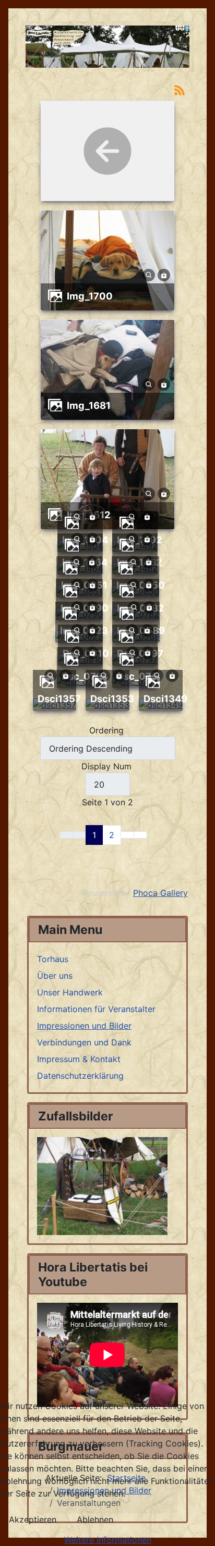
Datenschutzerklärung (80, 1075)
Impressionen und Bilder (84, 1025)
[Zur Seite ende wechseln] (140, 835)
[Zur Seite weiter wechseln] (127, 835)
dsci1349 (165, 698)
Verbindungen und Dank (84, 1042)
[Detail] (148, 274)
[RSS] (179, 89)
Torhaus (52, 959)
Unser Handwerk (70, 992)
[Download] (164, 274)
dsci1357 (59, 698)
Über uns (55, 975)
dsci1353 (112, 698)
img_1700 (90, 296)
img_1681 (89, 405)
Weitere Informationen (107, 1540)
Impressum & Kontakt (79, 1059)
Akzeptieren (32, 1519)
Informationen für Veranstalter (96, 1009)
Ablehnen (95, 1519)
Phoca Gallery (160, 893)
